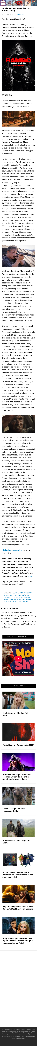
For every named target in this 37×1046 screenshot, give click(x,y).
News (22, 962)
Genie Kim (21, 596)
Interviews (22, 976)
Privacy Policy (20, 1036)
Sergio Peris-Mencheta (24, 599)
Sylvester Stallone (10, 601)
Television (22, 989)
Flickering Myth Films (22, 1003)
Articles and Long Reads (22, 972)
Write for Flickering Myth (22, 1017)
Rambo (27, 597)
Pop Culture (22, 983)
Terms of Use (10, 1036)
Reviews (20, 592)
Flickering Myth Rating (12, 550)
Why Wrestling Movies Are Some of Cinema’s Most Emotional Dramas (18, 908)
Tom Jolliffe (28, 592)
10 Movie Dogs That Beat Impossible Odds (13, 810)
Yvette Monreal (23, 601)
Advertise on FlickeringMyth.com (22, 1013)
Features (22, 969)
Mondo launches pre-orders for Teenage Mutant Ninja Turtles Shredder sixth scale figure (16, 776)
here (30, 576)
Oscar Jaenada (13, 597)
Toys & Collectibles (22, 1000)
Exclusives (22, 979)
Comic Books (22, 993)
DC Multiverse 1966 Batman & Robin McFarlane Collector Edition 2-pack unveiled (17, 874)
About (22, 1007)
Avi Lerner (13, 596)
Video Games (22, 996)
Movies (15, 592)
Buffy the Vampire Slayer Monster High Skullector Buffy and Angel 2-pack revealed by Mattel (18, 940)
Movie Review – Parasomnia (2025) (18, 745)
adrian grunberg (18, 594)
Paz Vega (22, 597)
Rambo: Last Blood (10, 599)
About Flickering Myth (22, 1010)
